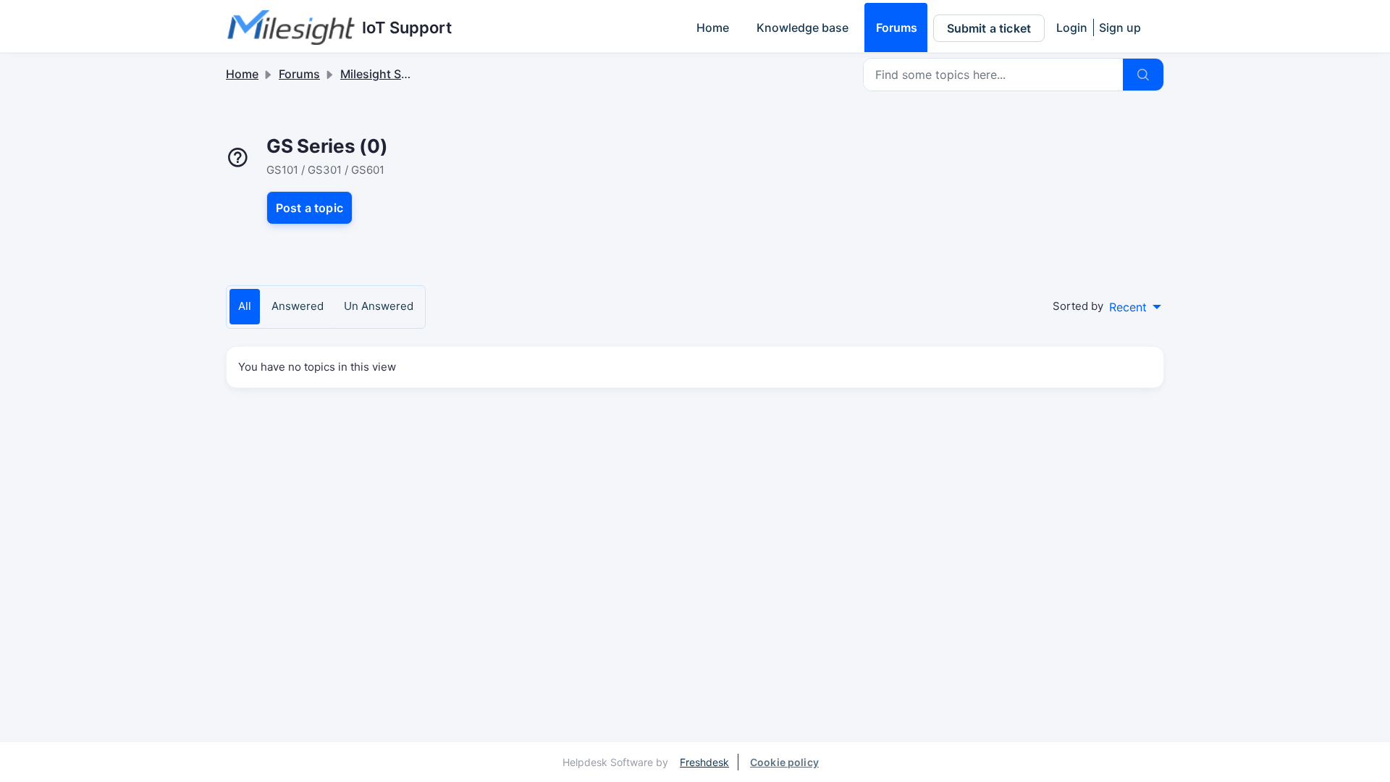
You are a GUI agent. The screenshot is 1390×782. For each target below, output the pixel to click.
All (244, 306)
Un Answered (378, 306)
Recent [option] (1128, 307)
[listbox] (1135, 307)
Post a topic (309, 208)
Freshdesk (704, 762)
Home (712, 27)
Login (1071, 27)
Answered (297, 306)
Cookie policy (784, 762)
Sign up (1120, 27)
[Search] (1143, 75)
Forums (896, 27)
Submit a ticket (989, 28)
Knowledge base (802, 27)
